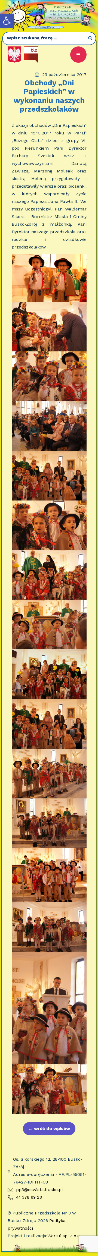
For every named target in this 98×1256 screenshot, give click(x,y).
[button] (7, 21)
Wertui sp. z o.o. (64, 1235)
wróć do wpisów (49, 1128)
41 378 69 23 (29, 1197)
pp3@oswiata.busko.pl (39, 1189)
